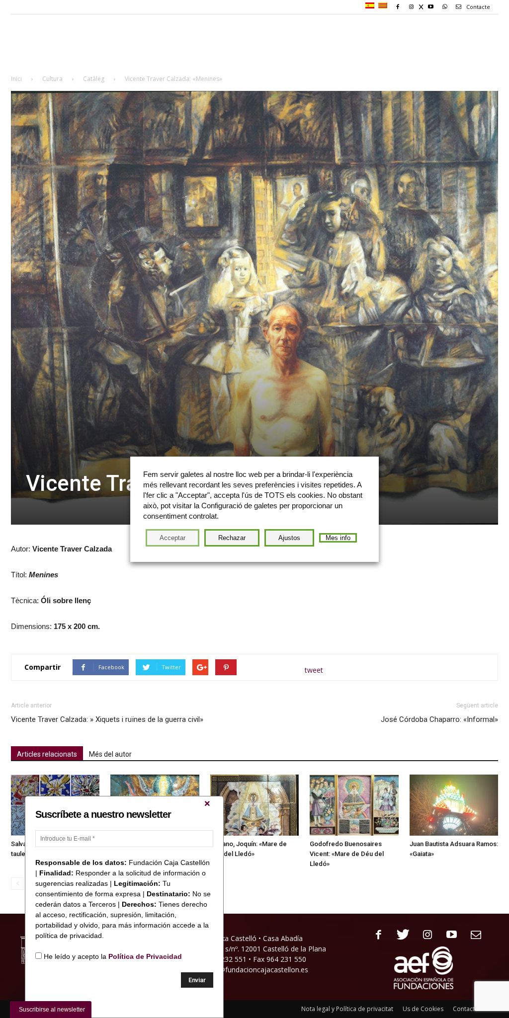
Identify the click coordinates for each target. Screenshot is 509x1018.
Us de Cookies (423, 1009)
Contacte (477, 6)
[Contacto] (472, 935)
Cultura (52, 79)
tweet (314, 670)
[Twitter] (399, 935)
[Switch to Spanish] (371, 6)
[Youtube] (448, 935)
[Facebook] (375, 935)
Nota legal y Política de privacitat (347, 1009)
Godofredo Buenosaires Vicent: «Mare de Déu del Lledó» (347, 853)
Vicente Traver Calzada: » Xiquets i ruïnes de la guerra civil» (107, 719)
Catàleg (93, 79)
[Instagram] (424, 935)
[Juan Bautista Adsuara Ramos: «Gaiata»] (454, 805)
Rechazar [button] (232, 538)
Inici (16, 79)
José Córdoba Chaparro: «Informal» (439, 719)
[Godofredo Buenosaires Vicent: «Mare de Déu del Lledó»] (354, 805)
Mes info (338, 538)
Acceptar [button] (172, 538)
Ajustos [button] (289, 538)
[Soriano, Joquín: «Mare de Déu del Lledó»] (254, 805)
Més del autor (110, 754)
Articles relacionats (47, 754)
